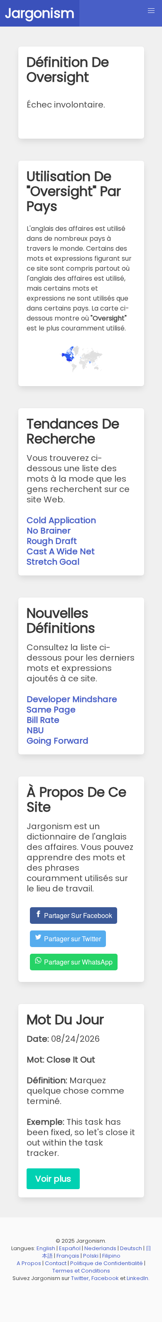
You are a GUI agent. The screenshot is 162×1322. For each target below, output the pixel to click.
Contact (55, 1263)
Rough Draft (52, 541)
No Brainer (49, 530)
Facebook (105, 1278)
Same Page (51, 709)
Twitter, (80, 1278)
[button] (151, 11)
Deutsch (131, 1248)
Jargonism (39, 13)
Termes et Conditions (81, 1271)
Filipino (111, 1256)
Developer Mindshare (72, 699)
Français (67, 1256)
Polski (90, 1256)
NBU (35, 730)
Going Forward (57, 741)
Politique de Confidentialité (106, 1263)
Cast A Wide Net (61, 551)
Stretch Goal (53, 562)
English (46, 1248)
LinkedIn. (138, 1278)
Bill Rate (43, 720)
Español (70, 1248)
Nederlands (100, 1248)
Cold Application (61, 520)
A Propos (29, 1263)
